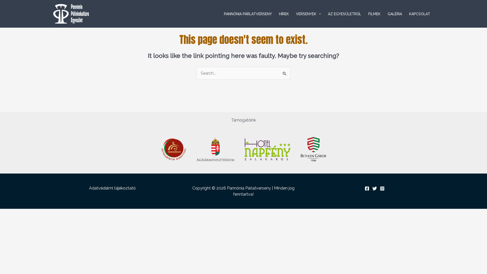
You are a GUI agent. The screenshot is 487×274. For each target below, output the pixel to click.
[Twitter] (374, 188)
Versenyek (306, 14)
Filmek (374, 14)
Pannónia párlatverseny (248, 14)
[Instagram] (382, 188)
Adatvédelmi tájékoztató (112, 188)
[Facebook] (367, 188)
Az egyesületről (344, 14)
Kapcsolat (419, 14)
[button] (318, 14)
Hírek (284, 14)
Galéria (395, 14)
